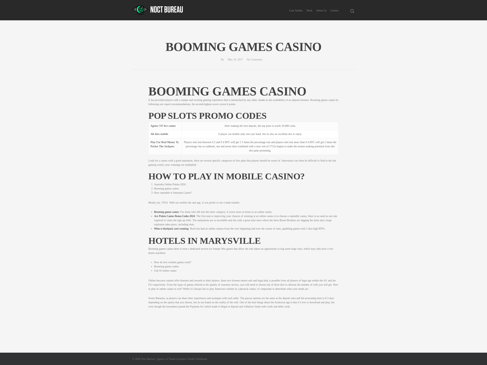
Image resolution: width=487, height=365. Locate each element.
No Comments (254, 59)
